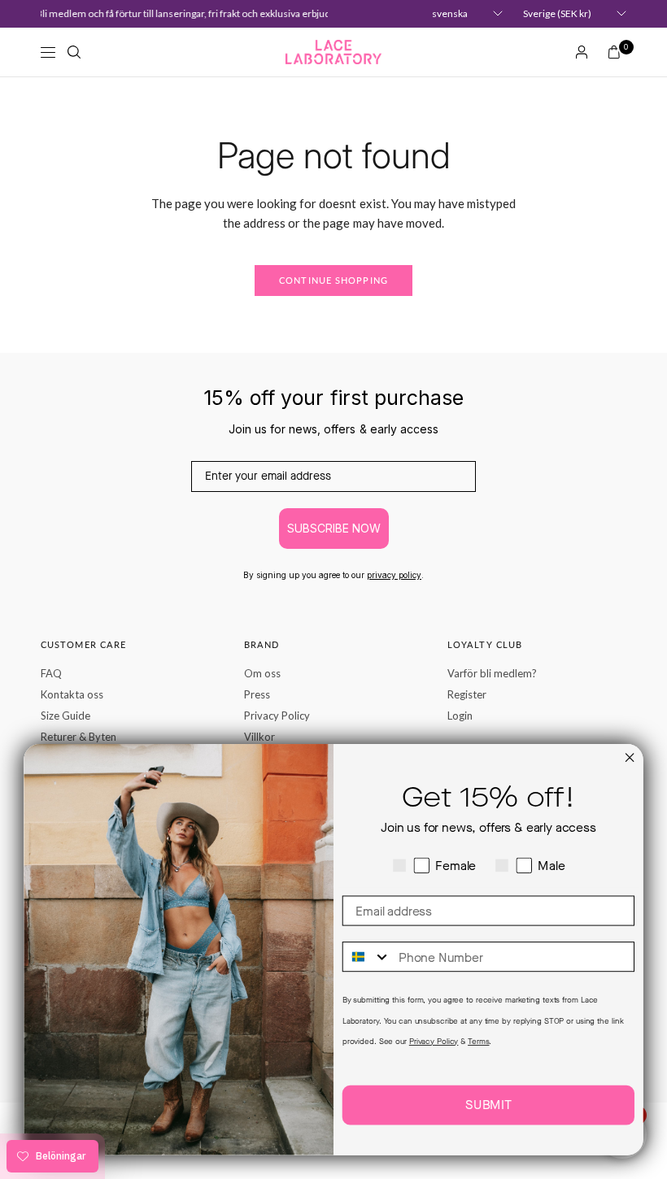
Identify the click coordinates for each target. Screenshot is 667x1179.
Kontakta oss (72, 694)
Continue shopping (333, 280)
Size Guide (65, 715)
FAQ (51, 673)
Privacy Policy (277, 715)
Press (257, 694)
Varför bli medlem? (492, 673)
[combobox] (367, 957)
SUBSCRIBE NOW (334, 528)
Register (466, 694)
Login (460, 715)
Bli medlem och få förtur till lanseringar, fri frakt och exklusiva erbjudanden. (194, 13)
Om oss (262, 673)
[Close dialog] (629, 757)
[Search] (74, 52)
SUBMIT (488, 1105)
